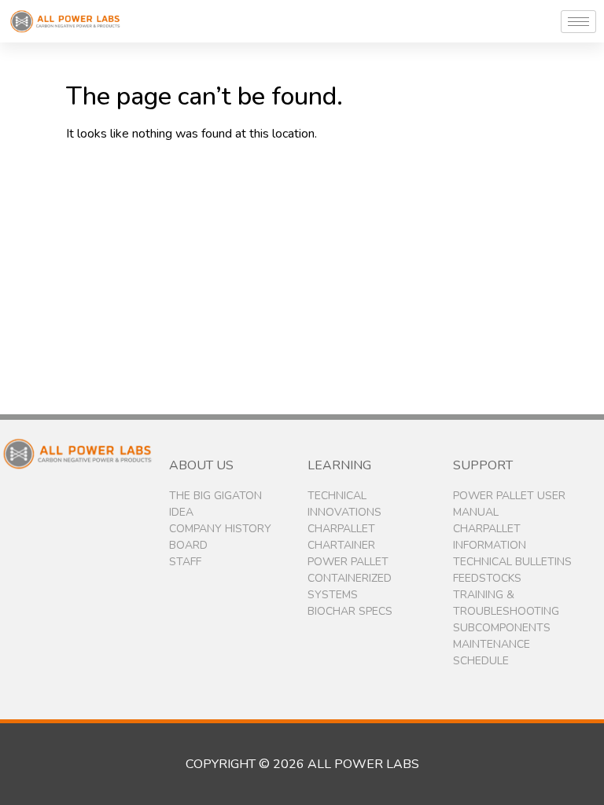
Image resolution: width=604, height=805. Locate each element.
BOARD (188, 545)
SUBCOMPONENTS (502, 627)
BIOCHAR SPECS (350, 611)
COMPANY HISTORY (220, 528)
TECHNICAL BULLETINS (512, 561)
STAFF (185, 561)
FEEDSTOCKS (487, 578)
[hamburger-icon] (578, 21)
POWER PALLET (348, 561)
